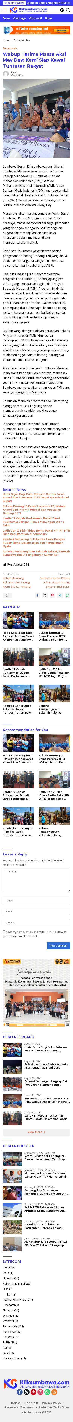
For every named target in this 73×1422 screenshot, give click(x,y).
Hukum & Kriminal (14, 1283)
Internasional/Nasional (16, 1299)
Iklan (5, 1289)
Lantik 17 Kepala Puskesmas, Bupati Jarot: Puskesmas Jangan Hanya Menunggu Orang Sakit (33, 522)
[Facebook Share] (37, 595)
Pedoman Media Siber (54, 1407)
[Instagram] (40, 1392)
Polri (5, 1347)
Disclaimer (27, 1407)
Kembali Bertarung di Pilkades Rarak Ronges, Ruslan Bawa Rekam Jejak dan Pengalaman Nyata (34, 543)
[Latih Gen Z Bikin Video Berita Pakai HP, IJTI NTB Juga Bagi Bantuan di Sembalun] (54, 657)
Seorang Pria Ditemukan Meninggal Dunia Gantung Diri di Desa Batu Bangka (47, 1192)
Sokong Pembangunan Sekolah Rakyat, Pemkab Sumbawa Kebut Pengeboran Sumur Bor (36, 553)
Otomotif (8, 1321)
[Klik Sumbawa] (28, 10)
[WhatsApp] (47, 1392)
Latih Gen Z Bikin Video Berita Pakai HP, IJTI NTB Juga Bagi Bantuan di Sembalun (36, 532)
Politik (6, 1342)
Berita (6, 1267)
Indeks (16, 1403)
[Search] (68, 10)
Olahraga (8, 1315)
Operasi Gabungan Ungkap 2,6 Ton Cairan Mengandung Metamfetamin (45, 1083)
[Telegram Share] (60, 595)
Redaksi (10, 1407)
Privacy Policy (51, 1403)
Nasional (8, 1310)
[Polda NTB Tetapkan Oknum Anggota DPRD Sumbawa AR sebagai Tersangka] (12, 1210)
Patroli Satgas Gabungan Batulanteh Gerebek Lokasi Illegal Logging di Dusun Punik (45, 1226)
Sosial (6, 1353)
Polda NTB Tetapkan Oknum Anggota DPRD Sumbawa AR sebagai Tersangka (44, 1209)
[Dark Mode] (62, 10)
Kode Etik (31, 1403)
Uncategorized (11, 1358)
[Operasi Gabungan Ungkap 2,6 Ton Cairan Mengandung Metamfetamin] (12, 1084)
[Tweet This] (45, 595)
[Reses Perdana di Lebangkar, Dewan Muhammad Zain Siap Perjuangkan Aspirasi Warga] (12, 1159)
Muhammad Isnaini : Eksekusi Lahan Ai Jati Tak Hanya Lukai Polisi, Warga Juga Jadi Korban (45, 1174)
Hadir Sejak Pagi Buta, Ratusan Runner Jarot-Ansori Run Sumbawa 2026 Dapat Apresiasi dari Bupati (36, 497)
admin (14, 72)
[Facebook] (20, 1392)
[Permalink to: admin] (6, 73)
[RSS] (54, 1392)
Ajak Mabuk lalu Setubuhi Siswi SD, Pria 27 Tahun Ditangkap (45, 1243)
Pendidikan (9, 1331)
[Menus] (5, 10)
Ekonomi (8, 1278)
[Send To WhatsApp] (67, 595)
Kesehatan (9, 1305)
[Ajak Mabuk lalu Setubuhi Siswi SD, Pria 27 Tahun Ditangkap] (12, 1244)
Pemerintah (10, 48)
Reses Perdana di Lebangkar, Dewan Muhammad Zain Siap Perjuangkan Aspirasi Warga (44, 1157)
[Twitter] (27, 1392)
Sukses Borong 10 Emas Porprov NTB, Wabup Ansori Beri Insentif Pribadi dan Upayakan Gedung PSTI (34, 510)
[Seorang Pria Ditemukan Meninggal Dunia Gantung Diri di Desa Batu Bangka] (12, 1193)
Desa (6, 1273)
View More (35, 1132)
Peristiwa (8, 1337)
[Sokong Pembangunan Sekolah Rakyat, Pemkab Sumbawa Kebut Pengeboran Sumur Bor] (54, 693)
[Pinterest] (33, 1392)
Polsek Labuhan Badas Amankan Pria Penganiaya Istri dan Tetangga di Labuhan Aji (47, 1066)
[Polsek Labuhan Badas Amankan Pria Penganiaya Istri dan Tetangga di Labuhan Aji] (12, 1067)
